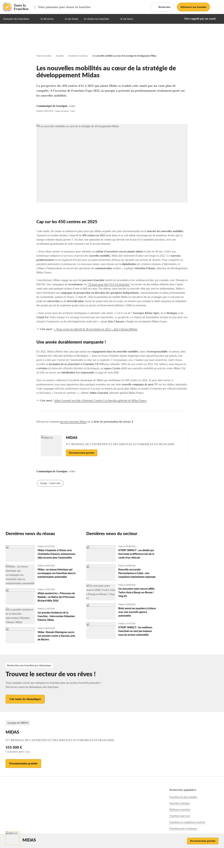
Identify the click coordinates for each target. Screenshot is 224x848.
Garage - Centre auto (50, 483)
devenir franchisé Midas (73, 421)
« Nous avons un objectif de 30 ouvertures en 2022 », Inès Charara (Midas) (95, 329)
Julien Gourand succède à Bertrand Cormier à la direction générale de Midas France (100, 400)
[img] (33, 18)
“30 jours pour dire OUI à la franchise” (108, 284)
